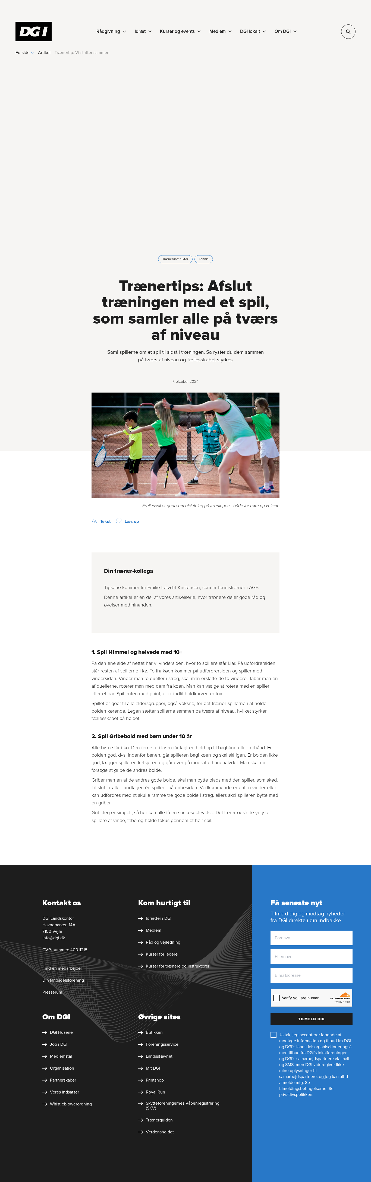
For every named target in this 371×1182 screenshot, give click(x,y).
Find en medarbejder (62, 968)
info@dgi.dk (53, 938)
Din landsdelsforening (63, 980)
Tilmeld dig (311, 1019)
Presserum (52, 992)
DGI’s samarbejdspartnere (309, 1058)
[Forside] (33, 31)
